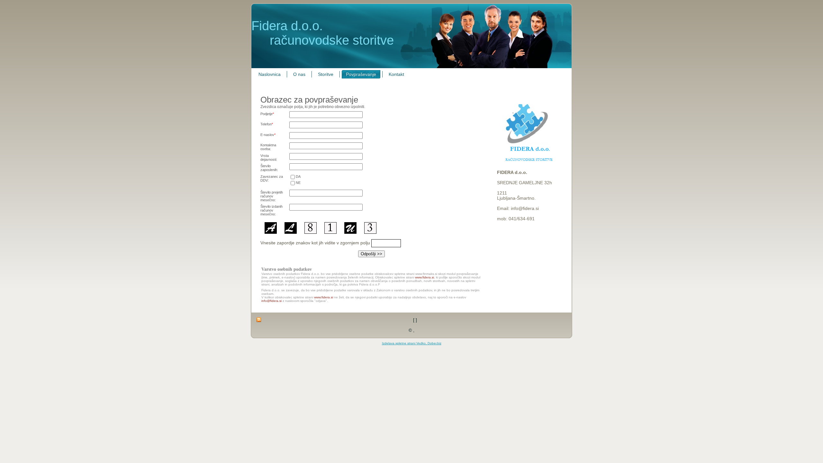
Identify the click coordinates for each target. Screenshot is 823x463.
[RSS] (258, 319)
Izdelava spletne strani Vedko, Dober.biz (411, 343)
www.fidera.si (424, 277)
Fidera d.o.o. (287, 26)
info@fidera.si (271, 301)
